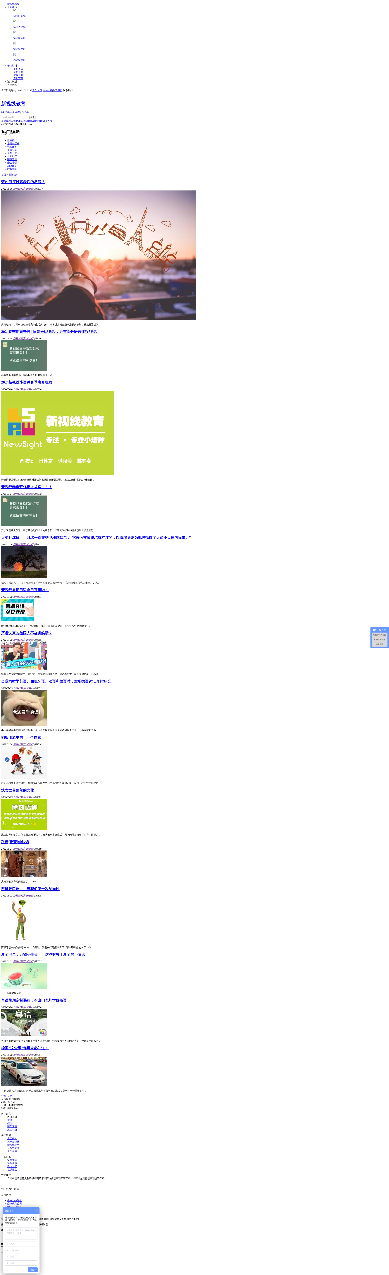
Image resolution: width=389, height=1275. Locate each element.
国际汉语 (12, 159)
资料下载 (18, 69)
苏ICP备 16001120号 (61, 1224)
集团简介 (12, 1138)
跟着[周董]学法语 (15, 842)
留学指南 (12, 1160)
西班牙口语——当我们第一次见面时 (30, 889)
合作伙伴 (12, 1151)
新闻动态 (12, 156)
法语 (9, 1120)
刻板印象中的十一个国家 (21, 737)
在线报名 (12, 1169)
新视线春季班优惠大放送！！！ (26, 487)
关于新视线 (13, 1141)
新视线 (11, 140)
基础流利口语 (8, 120)
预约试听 (12, 81)
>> (8, 1096)
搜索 (32, 117)
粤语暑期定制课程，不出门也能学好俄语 (34, 1000)
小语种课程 (13, 143)
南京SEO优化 (14, 1200)
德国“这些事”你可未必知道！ (25, 1048)
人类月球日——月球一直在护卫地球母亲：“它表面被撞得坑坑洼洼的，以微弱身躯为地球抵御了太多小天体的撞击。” (96, 538)
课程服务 (12, 146)
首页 (3, 174)
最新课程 (12, 7)
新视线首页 (13, 4)
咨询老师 (12, 84)
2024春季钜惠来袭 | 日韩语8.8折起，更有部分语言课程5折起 (49, 332)
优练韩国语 (34, 120)
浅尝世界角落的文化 (17, 790)
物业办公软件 (14, 1206)
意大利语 (12, 1129)
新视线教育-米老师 (23, 188)
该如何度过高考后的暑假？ (23, 182)
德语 (9, 1123)
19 (11, 1096)
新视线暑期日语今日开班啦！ (25, 590)
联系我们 (68, 90)
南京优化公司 (14, 1203)
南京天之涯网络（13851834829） (40, 1230)
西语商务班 (46, 120)
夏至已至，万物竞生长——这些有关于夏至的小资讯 (43, 954)
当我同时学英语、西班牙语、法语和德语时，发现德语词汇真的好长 (56, 681)
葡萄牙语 (12, 1126)
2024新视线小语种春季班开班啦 (26, 382)
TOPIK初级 (22, 120)
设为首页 (37, 90)
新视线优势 (13, 1145)
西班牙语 (12, 1117)
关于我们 (57, 90)
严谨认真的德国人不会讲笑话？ (26, 633)
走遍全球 (12, 150)
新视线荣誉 (13, 1148)
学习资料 (12, 65)
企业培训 (12, 162)
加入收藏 (47, 90)
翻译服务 (12, 166)
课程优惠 (12, 1163)
